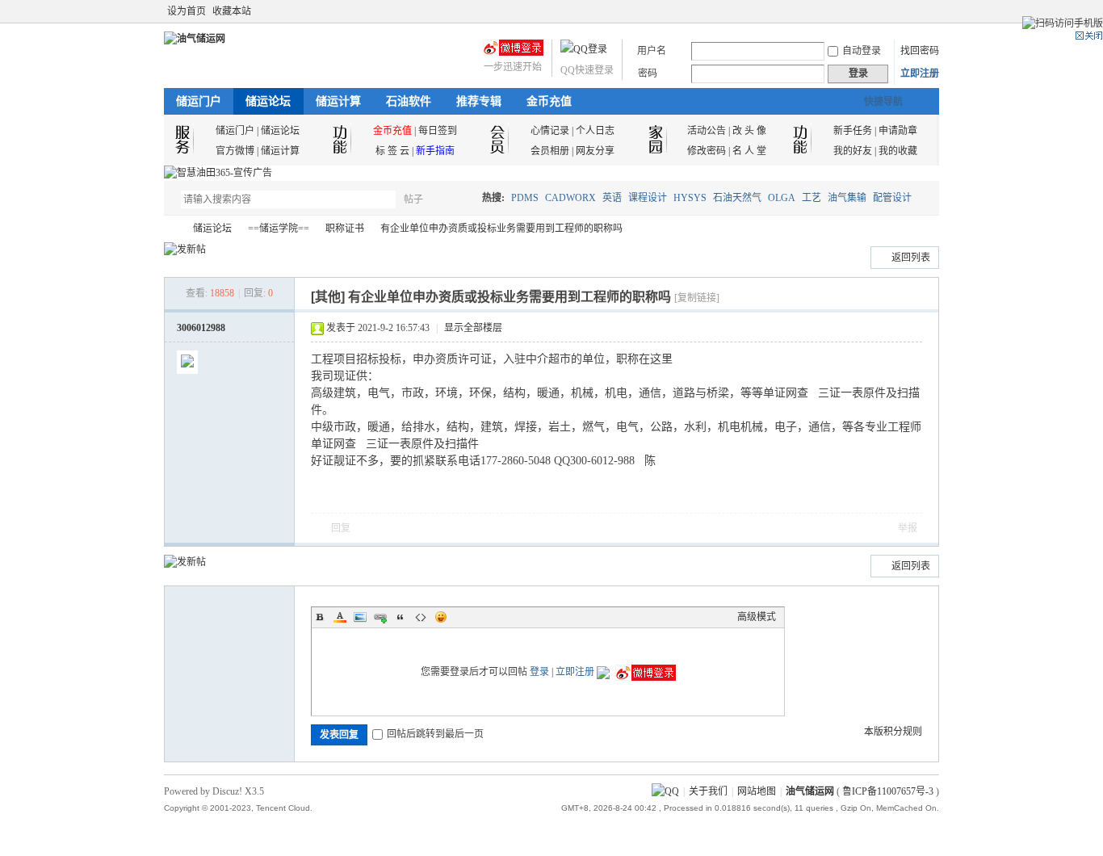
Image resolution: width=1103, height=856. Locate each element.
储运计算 (338, 101)
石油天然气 (737, 198)
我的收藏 (898, 151)
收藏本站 (231, 11)
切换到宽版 (930, 11)
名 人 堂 (749, 151)
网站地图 (756, 791)
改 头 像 (749, 130)
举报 (907, 528)
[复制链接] (696, 298)
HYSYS (690, 198)
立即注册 (919, 73)
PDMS (525, 198)
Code (421, 617)
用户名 (651, 51)
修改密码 (706, 151)
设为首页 (186, 11)
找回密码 (919, 51)
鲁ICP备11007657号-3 (887, 791)
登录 (539, 672)
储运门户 (198, 101)
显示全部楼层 (473, 328)
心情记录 (550, 130)
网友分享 (595, 151)
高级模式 (756, 617)
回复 (340, 528)
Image (360, 617)
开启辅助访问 (916, 11)
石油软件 (408, 101)
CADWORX (570, 198)
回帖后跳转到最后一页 (435, 734)
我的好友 (852, 151)
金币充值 (549, 101)
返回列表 (910, 257)
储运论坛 (268, 101)
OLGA (781, 198)
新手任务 (852, 130)
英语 (612, 198)
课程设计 (647, 198)
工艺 (811, 198)
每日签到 (437, 130)
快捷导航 (883, 101)
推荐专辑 (478, 101)
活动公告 (706, 130)
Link (380, 617)
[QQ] (665, 791)
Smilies (441, 617)
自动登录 (861, 51)
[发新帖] (185, 249)
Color (340, 617)
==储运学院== (278, 228)
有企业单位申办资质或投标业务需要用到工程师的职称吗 (501, 228)
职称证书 (344, 228)
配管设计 (892, 198)
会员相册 (550, 151)
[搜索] (460, 199)
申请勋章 (898, 130)
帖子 (413, 199)
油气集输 (847, 198)
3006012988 (201, 328)
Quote (400, 617)
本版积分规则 (893, 731)
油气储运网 (170, 229)
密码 (647, 73)
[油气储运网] (194, 38)
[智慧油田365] (218, 172)
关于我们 (708, 791)
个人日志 (595, 130)
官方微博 (235, 151)
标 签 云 (392, 151)
